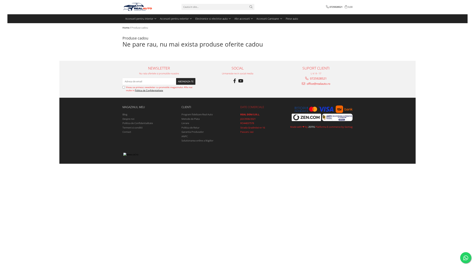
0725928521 (318, 78)
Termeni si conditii (132, 127)
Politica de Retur (190, 127)
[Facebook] (234, 81)
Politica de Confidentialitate (149, 90)
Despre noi (128, 119)
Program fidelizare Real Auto (197, 114)
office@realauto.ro (318, 83)
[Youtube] (240, 81)
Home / (126, 27)
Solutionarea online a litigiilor (197, 140)
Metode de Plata (190, 119)
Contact (126, 132)
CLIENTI (186, 107)
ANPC (184, 136)
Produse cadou (139, 27)
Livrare (185, 123)
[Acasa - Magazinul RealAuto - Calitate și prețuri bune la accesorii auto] (141, 6)
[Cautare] (251, 7)
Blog (124, 114)
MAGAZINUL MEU (133, 107)
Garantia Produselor (192, 132)
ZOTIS (311, 126)
